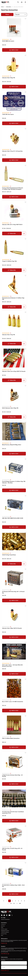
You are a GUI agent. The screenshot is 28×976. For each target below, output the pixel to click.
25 (14, 903)
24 (11, 903)
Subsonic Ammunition (5, 919)
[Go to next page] (17, 903)
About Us (3, 926)
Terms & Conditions (5, 932)
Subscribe (13, 233)
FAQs (2, 927)
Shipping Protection (5, 930)
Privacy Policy (4, 933)
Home (2, 6)
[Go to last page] (20, 903)
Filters (7, 14)
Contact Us (3, 924)
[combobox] (21, 14)
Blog (2, 935)
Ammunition (8, 6)
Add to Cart (14, 50)
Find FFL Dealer (4, 929)
